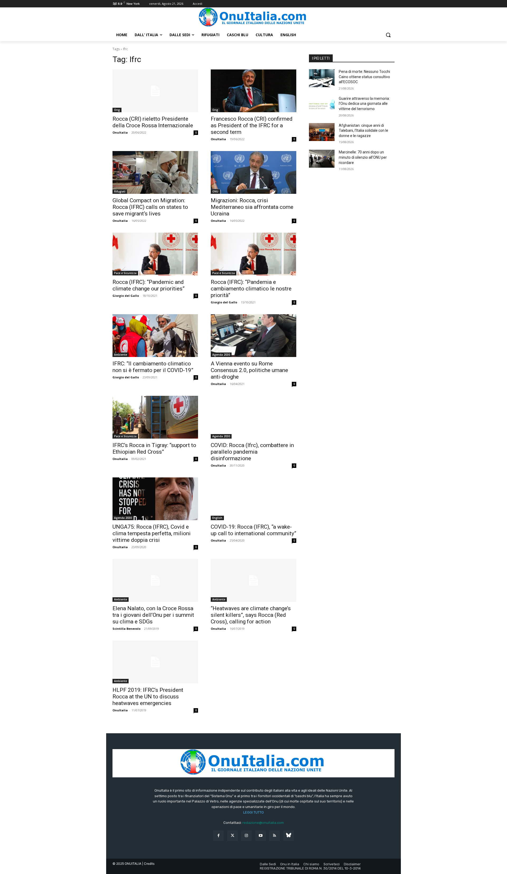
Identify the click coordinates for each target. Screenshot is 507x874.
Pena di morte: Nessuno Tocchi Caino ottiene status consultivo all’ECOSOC (364, 76)
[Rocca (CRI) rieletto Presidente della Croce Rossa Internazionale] (155, 90)
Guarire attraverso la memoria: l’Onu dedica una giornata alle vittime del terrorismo (364, 103)
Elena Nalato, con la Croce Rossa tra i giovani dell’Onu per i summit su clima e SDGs (153, 615)
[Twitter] (232, 835)
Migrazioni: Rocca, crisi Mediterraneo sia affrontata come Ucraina (252, 207)
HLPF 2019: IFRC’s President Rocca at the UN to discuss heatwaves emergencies (147, 696)
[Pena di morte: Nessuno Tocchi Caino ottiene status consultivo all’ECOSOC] (322, 78)
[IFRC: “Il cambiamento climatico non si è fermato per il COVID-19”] (155, 335)
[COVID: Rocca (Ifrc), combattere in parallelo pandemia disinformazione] (253, 417)
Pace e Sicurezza (125, 273)
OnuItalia (120, 132)
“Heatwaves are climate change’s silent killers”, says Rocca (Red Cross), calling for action (251, 615)
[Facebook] (218, 835)
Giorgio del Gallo (125, 296)
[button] (388, 35)
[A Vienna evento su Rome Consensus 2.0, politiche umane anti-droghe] (253, 335)
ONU (215, 191)
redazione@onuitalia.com (263, 823)
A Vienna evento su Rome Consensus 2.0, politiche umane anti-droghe (249, 370)
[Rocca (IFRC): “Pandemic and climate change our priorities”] (155, 254)
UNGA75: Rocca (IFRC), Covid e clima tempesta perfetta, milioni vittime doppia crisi (151, 533)
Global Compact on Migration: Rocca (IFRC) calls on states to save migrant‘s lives (150, 207)
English (217, 518)
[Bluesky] (288, 835)
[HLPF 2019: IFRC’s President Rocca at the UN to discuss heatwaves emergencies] (155, 662)
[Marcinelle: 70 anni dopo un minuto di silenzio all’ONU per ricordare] (322, 159)
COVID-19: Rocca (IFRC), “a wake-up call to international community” (253, 530)
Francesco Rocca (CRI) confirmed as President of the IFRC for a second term (252, 125)
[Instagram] (246, 835)
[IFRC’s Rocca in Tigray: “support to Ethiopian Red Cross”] (155, 417)
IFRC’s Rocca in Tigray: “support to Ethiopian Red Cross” (154, 448)
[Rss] (274, 835)
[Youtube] (260, 835)
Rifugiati (119, 191)
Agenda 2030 (221, 354)
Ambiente (120, 354)
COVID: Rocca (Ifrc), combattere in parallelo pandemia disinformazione (252, 452)
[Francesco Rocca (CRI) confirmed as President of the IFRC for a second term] (253, 90)
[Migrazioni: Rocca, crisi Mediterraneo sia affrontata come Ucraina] (253, 172)
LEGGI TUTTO (253, 812)
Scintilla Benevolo (126, 629)
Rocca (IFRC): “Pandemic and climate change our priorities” (148, 285)
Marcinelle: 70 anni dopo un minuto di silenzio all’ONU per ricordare (363, 157)
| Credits (148, 864)
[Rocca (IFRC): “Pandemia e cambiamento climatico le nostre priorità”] (253, 254)
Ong (117, 110)
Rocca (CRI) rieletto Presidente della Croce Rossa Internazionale (152, 122)
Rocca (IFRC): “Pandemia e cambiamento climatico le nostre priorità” (251, 288)
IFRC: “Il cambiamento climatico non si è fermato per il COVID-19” (152, 366)
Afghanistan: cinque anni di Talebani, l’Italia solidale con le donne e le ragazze (363, 130)
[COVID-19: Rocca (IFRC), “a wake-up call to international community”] (253, 498)
